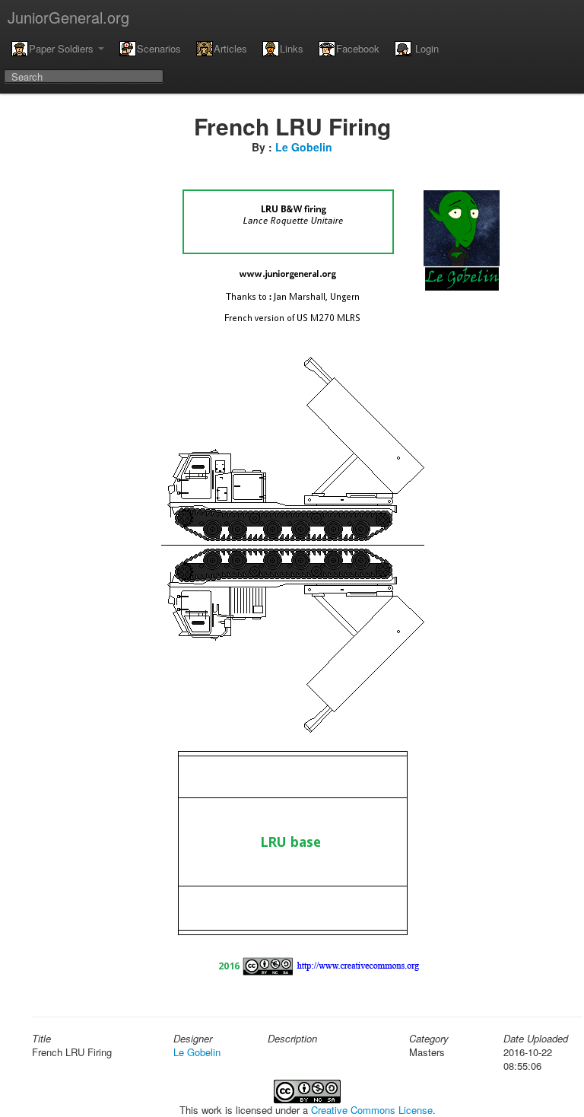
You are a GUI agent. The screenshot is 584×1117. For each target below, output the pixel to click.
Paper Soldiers (63, 48)
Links (291, 48)
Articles (230, 48)
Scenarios (159, 48)
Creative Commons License (372, 1110)
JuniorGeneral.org (68, 17)
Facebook (357, 48)
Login (425, 48)
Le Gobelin (303, 146)
